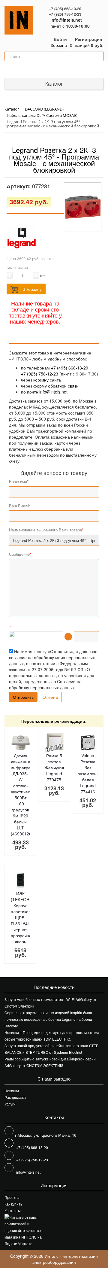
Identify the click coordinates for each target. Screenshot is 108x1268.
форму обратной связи (56, 386)
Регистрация (88, 39)
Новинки (11, 1090)
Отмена (50, 697)
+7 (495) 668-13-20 (65, 8)
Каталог (54, 83)
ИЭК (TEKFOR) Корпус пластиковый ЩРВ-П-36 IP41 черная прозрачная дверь (23, 917)
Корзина (59, 45)
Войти (60, 39)
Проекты (12, 1197)
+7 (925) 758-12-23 (65, 14)
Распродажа (15, 1097)
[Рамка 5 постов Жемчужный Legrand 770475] (54, 742)
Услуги (10, 1103)
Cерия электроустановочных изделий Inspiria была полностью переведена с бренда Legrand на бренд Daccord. (48, 1019)
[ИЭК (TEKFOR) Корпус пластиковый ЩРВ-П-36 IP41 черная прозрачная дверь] (20, 880)
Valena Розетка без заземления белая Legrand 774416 (89, 774)
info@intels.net (66, 20)
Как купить (13, 1203)
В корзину (31, 289)
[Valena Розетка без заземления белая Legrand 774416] (87, 742)
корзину (41, 380)
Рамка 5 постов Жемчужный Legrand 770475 (56, 768)
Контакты (12, 1210)
